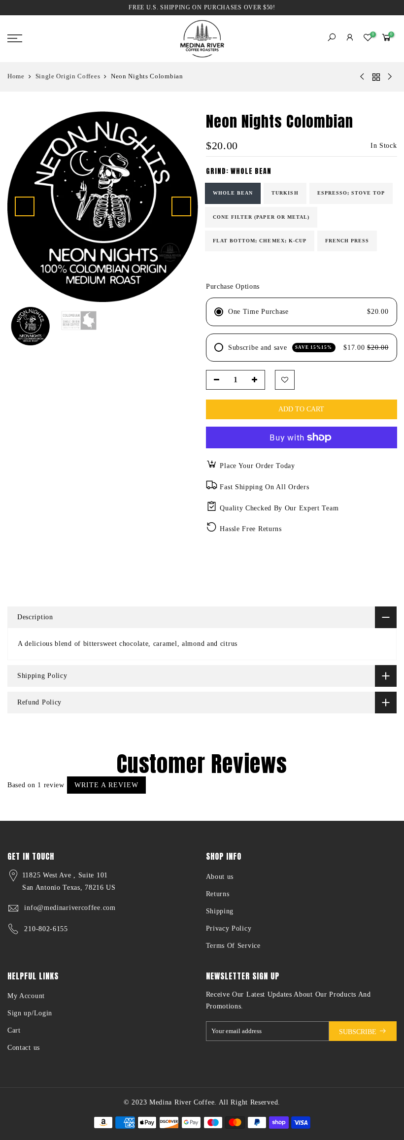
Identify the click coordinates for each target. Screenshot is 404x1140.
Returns (218, 894)
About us (220, 876)
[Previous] (24, 206)
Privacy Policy (229, 928)
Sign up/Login (29, 1013)
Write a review (106, 785)
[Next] (181, 206)
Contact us (23, 1047)
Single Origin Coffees (68, 76)
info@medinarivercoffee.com (69, 907)
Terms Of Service (233, 945)
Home (16, 76)
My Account (26, 996)
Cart (14, 1030)
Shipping (220, 911)
